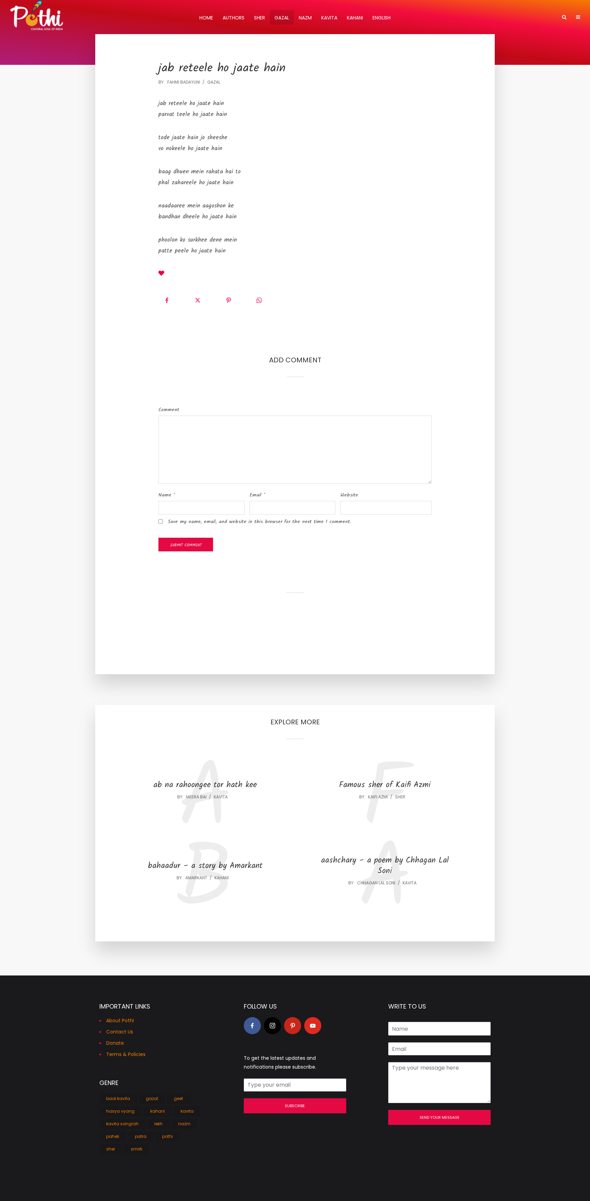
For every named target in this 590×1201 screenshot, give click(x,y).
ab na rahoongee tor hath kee (205, 785)
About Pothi (120, 1020)
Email (257, 495)
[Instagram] (272, 1025)
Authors (233, 17)
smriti (136, 1149)
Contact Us (119, 1031)
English (382, 17)
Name (166, 495)
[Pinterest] (292, 1025)
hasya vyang (120, 1111)
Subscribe (295, 1106)
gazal (213, 82)
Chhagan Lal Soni (376, 883)
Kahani (355, 17)
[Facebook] (252, 1025)
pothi (167, 1136)
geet (178, 1098)
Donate (115, 1043)
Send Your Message (440, 1117)
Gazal (282, 17)
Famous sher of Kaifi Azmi (385, 785)
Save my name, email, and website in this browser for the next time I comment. (259, 521)
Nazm (305, 17)
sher (400, 797)
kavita (221, 797)
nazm (184, 1124)
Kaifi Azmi (378, 797)
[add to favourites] (161, 274)
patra (140, 1136)
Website (349, 495)
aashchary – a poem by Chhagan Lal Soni (385, 866)
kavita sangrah (122, 1124)
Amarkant (196, 878)
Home (206, 17)
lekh (158, 1124)
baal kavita (118, 1098)
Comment (168, 409)
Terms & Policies (125, 1054)
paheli (112, 1136)
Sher (259, 17)
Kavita (329, 17)
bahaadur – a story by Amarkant (205, 866)
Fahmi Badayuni (183, 82)
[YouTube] (312, 1025)
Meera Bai (196, 797)
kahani (221, 878)
